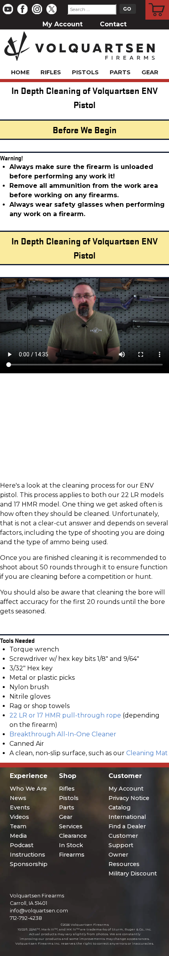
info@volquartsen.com (39, 911)
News (18, 798)
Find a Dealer (127, 826)
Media (18, 835)
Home (20, 72)
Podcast (21, 845)
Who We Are (28, 788)
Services (71, 826)
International (127, 816)
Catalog (119, 807)
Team (18, 826)
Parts (120, 72)
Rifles (50, 72)
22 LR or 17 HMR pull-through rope (65, 715)
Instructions (27, 854)
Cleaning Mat (147, 753)
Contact (113, 24)
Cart (157, 1)
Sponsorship (29, 864)
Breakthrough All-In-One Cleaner (62, 734)
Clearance (73, 835)
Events (20, 807)
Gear (149, 72)
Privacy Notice (128, 798)
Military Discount (132, 873)
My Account (62, 24)
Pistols (85, 72)
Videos (19, 816)
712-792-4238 (26, 918)
